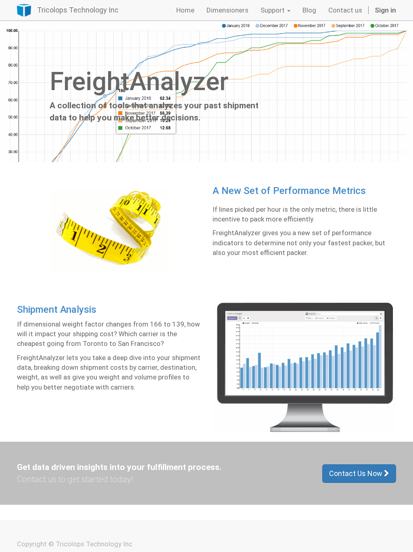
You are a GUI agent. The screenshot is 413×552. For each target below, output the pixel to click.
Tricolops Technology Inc (78, 10)
